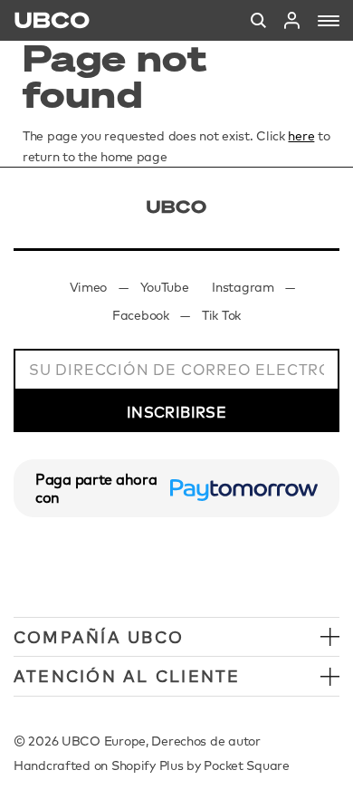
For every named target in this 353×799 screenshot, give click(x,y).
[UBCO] (176, 207)
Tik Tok (221, 315)
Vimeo (89, 287)
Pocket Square (246, 765)
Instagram (243, 287)
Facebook (140, 315)
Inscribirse (176, 412)
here (301, 136)
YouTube (164, 287)
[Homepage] (52, 20)
